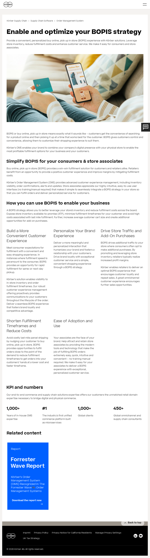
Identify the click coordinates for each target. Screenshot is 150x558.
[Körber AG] (72, 4)
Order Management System (69, 21)
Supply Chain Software (41, 21)
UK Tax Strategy (31, 539)
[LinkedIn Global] (135, 536)
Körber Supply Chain (17, 21)
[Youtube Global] (141, 536)
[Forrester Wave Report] (28, 476)
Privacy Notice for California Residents (72, 533)
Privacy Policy (41, 533)
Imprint (26, 533)
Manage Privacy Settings (108, 533)
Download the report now (27, 501)
